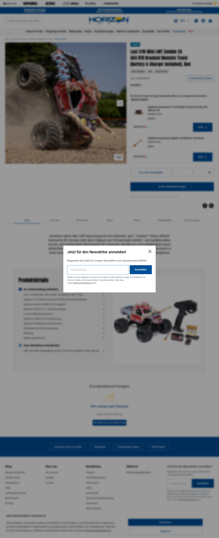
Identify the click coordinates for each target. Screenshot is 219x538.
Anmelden (141, 269)
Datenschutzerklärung (83, 283)
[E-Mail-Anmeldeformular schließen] (150, 251)
